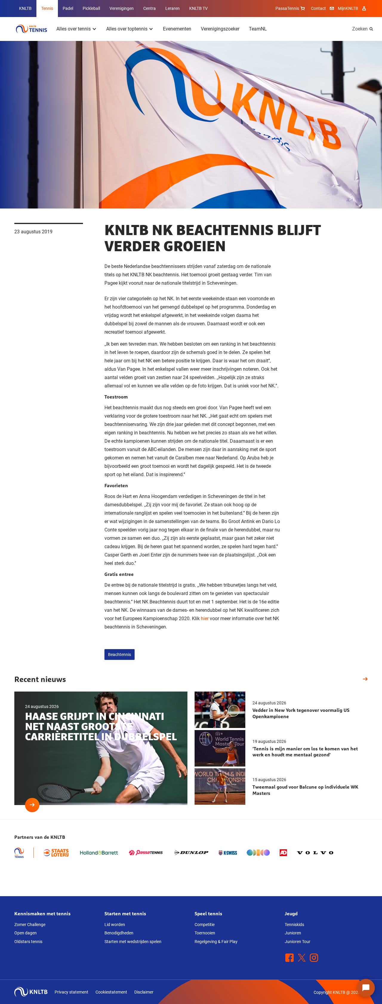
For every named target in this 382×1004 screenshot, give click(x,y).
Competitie (205, 924)
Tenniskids (294, 924)
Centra (149, 8)
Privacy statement (71, 992)
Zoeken (360, 29)
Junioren (293, 933)
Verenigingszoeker (220, 29)
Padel (68, 8)
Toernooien (205, 933)
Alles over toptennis (126, 29)
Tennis (47, 8)
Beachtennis (119, 654)
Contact (318, 8)
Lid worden (114, 924)
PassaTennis (287, 8)
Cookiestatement (111, 992)
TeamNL (258, 29)
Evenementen (177, 29)
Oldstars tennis (28, 941)
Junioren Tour (297, 941)
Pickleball (91, 8)
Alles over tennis (73, 29)
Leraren (172, 8)
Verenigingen (122, 8)
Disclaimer (143, 992)
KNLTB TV (198, 8)
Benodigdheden (118, 933)
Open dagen (25, 933)
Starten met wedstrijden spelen (132, 941)
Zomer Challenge (29, 924)
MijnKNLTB (348, 8)
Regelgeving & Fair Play (216, 941)
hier (205, 618)
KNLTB (25, 8)
